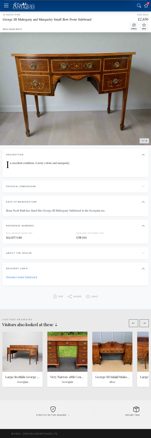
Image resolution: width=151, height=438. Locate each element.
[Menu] (6, 6)
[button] (134, 26)
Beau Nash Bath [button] (12, 29)
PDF (60, 296)
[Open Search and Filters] (139, 6)
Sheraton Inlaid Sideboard (21, 277)
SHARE (77, 296)
